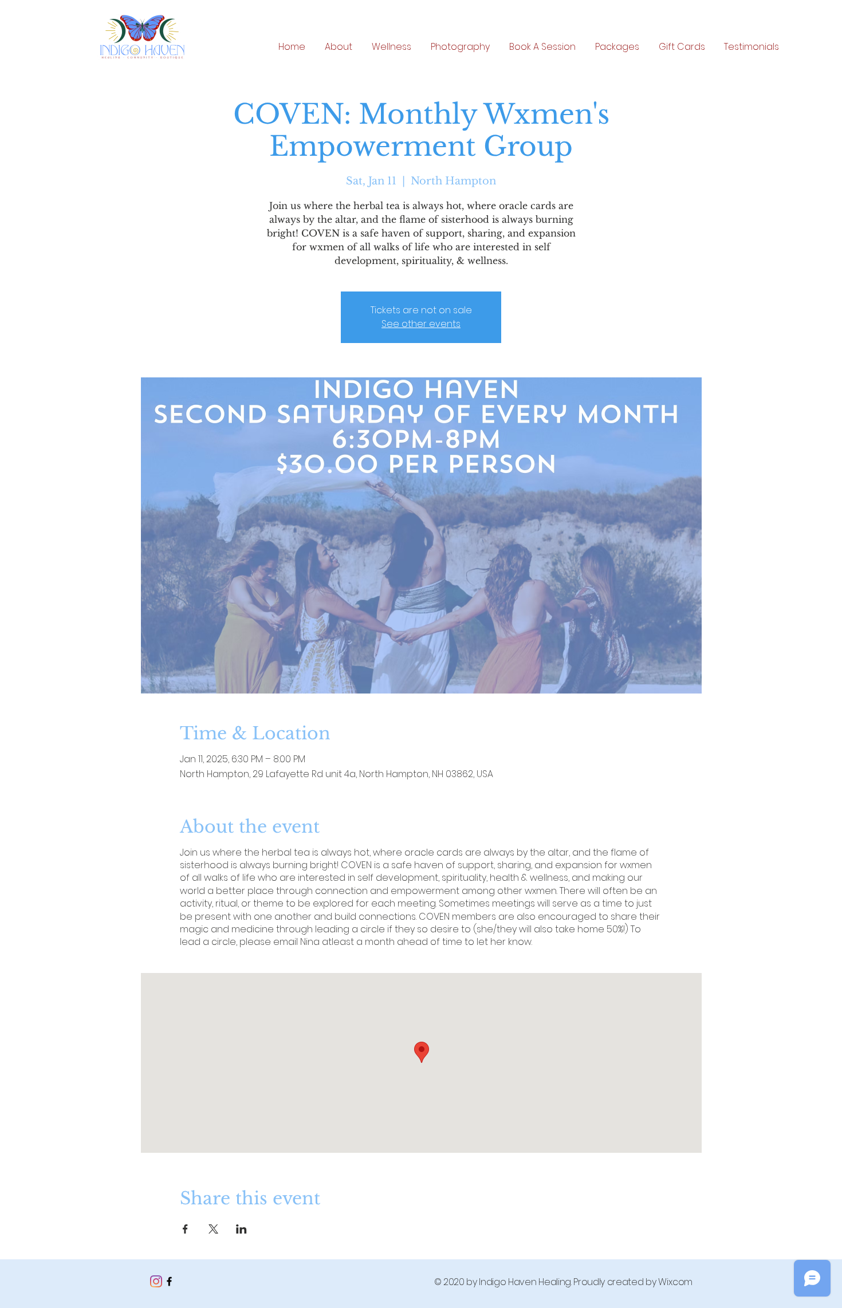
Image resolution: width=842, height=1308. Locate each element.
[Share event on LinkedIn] (241, 1229)
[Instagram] (156, 1281)
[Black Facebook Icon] (169, 1281)
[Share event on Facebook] (185, 1229)
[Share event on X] (213, 1229)
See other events (421, 323)
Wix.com (675, 1282)
